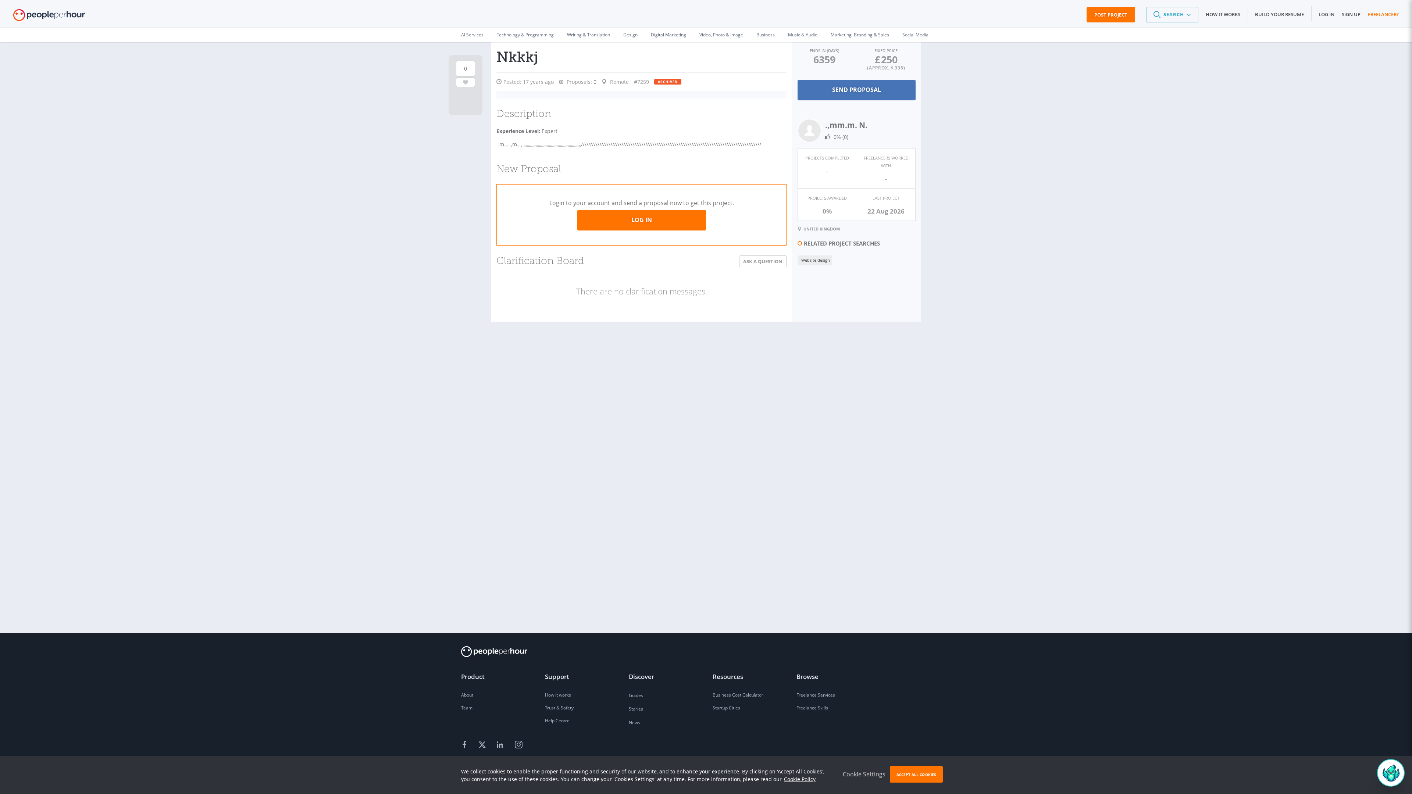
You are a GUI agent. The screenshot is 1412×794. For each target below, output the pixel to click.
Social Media (915, 35)
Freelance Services (815, 695)
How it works (1223, 14)
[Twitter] (483, 745)
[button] (1172, 14)
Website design (815, 260)
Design (630, 35)
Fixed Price (886, 50)
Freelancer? (1383, 14)
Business (765, 35)
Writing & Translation (588, 35)
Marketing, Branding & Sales (860, 35)
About (467, 695)
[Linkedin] (501, 745)
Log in (1326, 14)
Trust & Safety (559, 708)
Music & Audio (802, 35)
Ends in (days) (824, 50)
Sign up (1351, 14)
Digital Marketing (668, 35)
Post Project (1110, 14)
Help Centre (557, 721)
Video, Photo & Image (721, 35)
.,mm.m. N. (846, 125)
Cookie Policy (800, 779)
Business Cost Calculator (738, 695)
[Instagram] (518, 745)
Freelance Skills (812, 708)
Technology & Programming (525, 35)
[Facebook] (465, 745)
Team (467, 708)
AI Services (472, 35)
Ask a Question (762, 261)
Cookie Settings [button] (864, 774)
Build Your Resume (1279, 14)
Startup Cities (726, 708)
